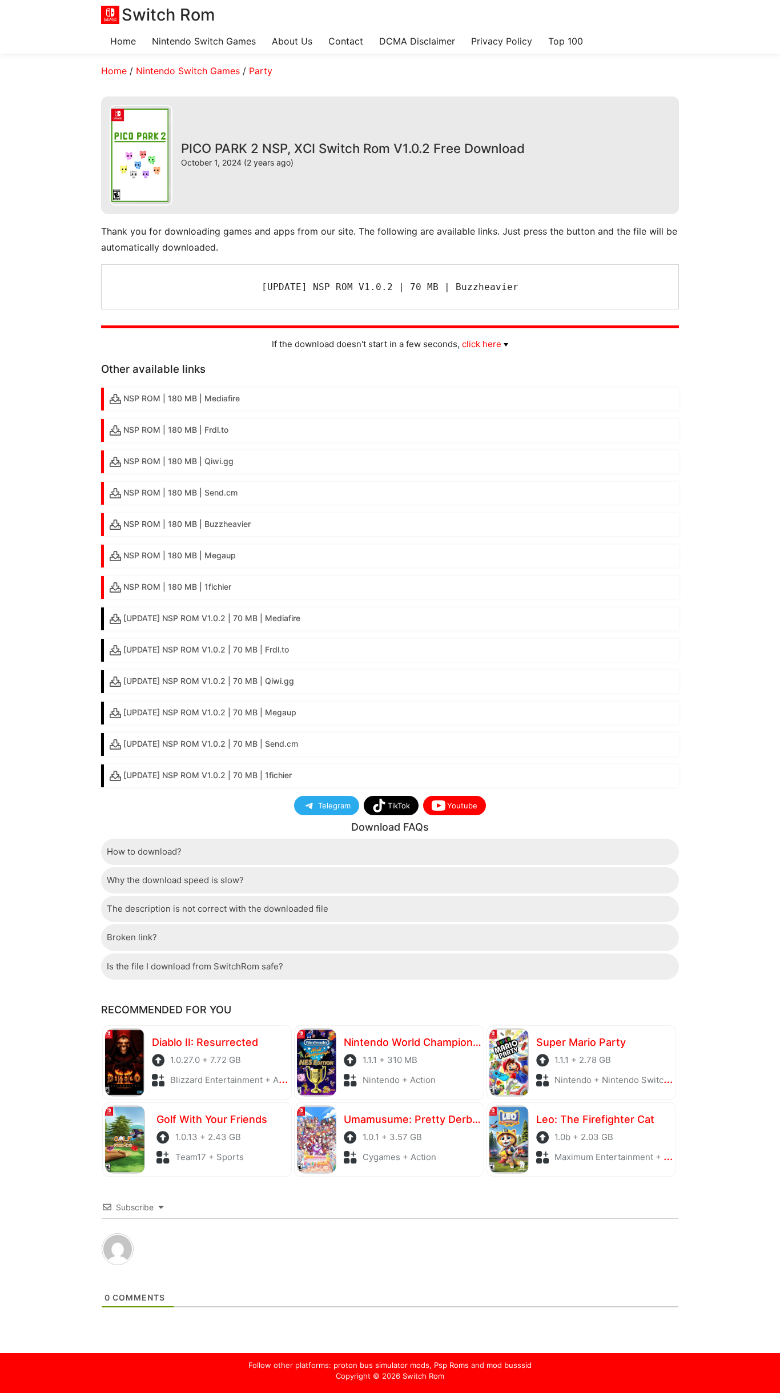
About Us (292, 41)
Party (260, 71)
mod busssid (509, 1365)
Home (123, 41)
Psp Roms (451, 1365)
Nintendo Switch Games (204, 41)
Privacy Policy (501, 41)
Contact (345, 41)
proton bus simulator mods (381, 1365)
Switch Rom (423, 1375)
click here (481, 344)
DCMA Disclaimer (417, 41)
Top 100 (565, 41)
